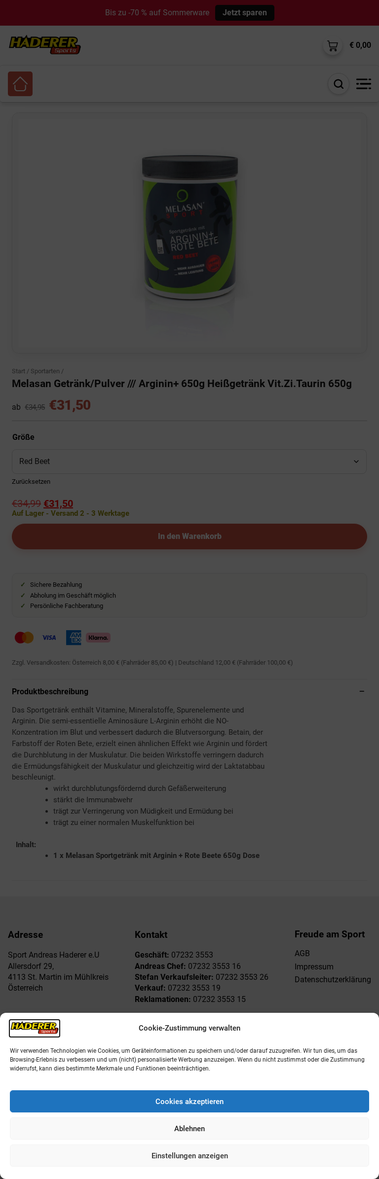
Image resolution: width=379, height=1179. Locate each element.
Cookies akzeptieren (189, 1101)
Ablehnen (189, 1128)
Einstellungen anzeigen (190, 1155)
